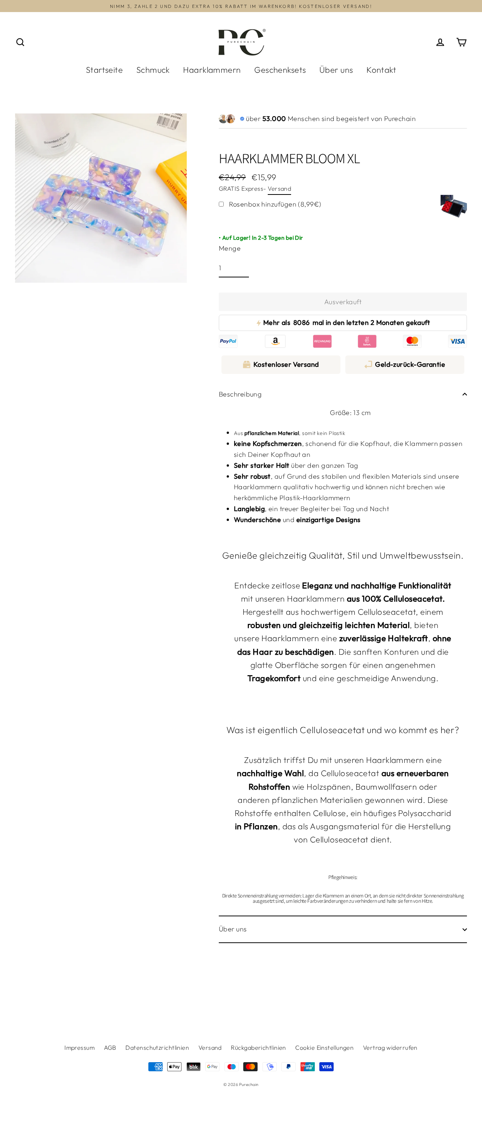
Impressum (79, 1047)
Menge (230, 248)
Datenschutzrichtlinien (157, 1047)
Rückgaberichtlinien (258, 1047)
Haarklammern (212, 69)
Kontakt (381, 69)
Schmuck (153, 69)
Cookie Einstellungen (324, 1047)
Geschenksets (280, 69)
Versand (279, 188)
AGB (110, 1047)
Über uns (336, 69)
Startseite (104, 69)
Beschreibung (240, 394)
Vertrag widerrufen (390, 1047)
